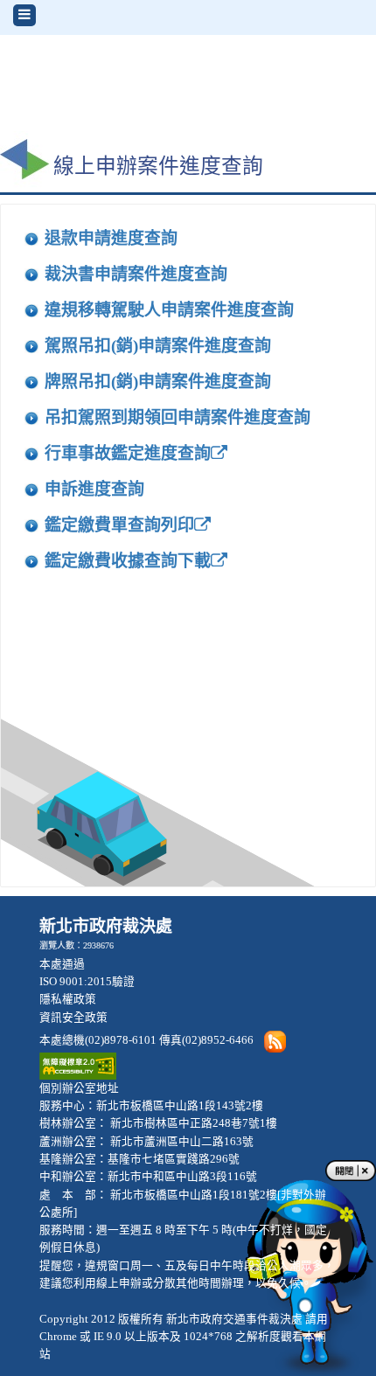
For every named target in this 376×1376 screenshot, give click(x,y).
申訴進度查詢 (94, 489)
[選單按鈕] (24, 15)
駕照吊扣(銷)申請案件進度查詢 (158, 346)
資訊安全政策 (73, 1017)
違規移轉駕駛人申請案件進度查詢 (169, 310)
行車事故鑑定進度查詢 (128, 453)
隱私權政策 (67, 999)
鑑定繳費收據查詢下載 (128, 561)
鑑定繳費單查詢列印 (119, 525)
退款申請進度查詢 (111, 238)
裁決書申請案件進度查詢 (136, 274)
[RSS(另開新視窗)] (273, 1040)
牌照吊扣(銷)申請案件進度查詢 (158, 381)
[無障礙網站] (77, 1065)
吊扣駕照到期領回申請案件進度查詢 (177, 417)
